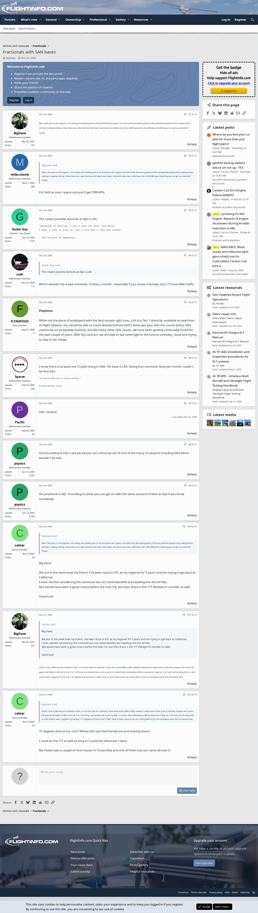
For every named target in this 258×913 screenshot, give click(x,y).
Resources (141, 20)
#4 (190, 255)
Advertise (245, 892)
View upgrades (204, 863)
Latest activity (80, 871)
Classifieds (137, 858)
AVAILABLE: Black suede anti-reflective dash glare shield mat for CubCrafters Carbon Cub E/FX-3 (230, 256)
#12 (189, 694)
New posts (9, 28)
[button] (40, 19)
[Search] (252, 19)
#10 (189, 526)
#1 (190, 114)
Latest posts (223, 127)
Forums (10, 20)
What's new (29, 20)
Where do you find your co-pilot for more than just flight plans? (231, 139)
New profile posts (83, 858)
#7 (190, 403)
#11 (189, 614)
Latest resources (227, 287)
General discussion (223, 156)
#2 (190, 155)
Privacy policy (215, 892)
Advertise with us (142, 852)
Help (227, 892)
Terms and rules (199, 892)
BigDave (11, 58)
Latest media (224, 414)
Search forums (26, 28)
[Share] (185, 114)
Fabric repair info (224, 314)
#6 (190, 357)
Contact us (183, 892)
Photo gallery (139, 865)
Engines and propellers (226, 240)
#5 (190, 302)
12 (195, 114)
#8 (190, 444)
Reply (193, 144)
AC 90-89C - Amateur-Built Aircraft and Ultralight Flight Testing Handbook (231, 380)
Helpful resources (142, 871)
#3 (190, 210)
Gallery (121, 20)
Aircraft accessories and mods (230, 274)
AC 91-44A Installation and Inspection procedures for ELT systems (230, 356)
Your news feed (81, 865)
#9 (190, 485)
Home (235, 892)
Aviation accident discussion (229, 207)
